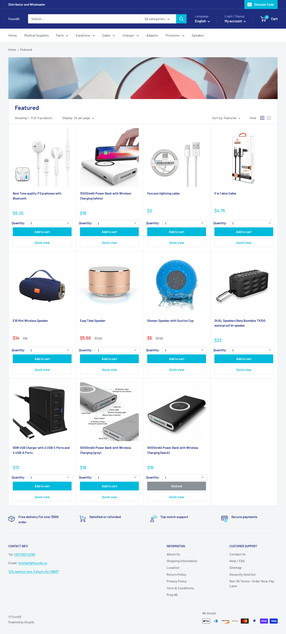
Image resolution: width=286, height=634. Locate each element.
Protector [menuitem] (173, 35)
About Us (173, 554)
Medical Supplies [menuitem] (36, 35)
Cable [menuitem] (106, 35)
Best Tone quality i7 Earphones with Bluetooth (37, 195)
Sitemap (235, 567)
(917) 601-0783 (25, 554)
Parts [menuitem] (60, 35)
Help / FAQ (237, 561)
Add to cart (42, 232)
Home (12, 49)
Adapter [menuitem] (152, 35)
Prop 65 (172, 595)
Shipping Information (182, 561)
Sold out (176, 486)
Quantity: (18, 223)
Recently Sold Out (242, 574)
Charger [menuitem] (128, 35)
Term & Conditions (180, 588)
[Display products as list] (269, 118)
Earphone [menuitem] (83, 35)
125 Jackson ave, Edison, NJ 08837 (33, 571)
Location (173, 567)
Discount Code (264, 4)
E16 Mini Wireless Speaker (30, 320)
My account (234, 21)
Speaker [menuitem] (198, 35)
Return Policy (176, 574)
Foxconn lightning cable (163, 193)
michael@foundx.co (32, 563)
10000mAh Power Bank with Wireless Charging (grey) (105, 450)
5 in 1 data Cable (225, 193)
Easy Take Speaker (93, 320)
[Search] (181, 18)
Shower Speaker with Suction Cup (170, 320)
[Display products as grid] (262, 118)
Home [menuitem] (12, 35)
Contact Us (237, 554)
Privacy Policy (177, 581)
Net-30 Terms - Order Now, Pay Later (251, 583)
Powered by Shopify (21, 622)
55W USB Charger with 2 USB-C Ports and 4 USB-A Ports (41, 450)
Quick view (42, 242)
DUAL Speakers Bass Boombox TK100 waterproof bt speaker (239, 323)
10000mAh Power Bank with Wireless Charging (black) (172, 450)
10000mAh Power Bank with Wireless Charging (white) (105, 195)
